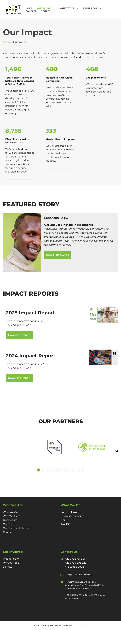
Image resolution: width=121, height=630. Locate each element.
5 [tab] (56, 469)
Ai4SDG (65, 524)
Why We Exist (11, 516)
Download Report (19, 334)
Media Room (90, 8)
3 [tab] (47, 469)
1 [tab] (38, 469)
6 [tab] (60, 469)
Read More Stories (57, 254)
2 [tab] (42, 469)
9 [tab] (73, 469)
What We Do (67, 8)
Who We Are (44, 8)
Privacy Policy (11, 562)
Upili (63, 519)
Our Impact (10, 519)
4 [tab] (51, 469)
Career (7, 532)
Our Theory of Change (16, 528)
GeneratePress (82, 625)
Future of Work (69, 512)
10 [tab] (78, 469)
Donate (45, 11)
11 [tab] (82, 469)
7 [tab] (64, 469)
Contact (31, 11)
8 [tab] (69, 469)
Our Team (9, 524)
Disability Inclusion (72, 516)
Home (29, 8)
